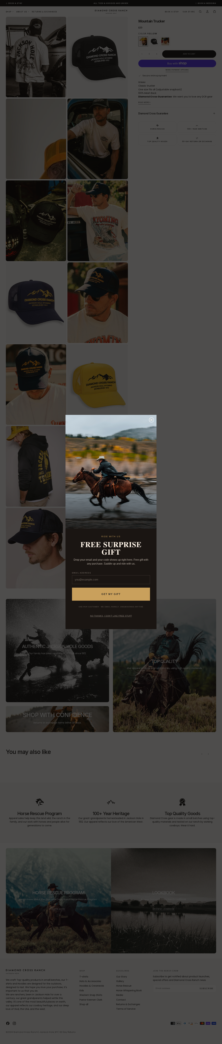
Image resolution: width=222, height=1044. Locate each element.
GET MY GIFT (111, 594)
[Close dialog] (151, 420)
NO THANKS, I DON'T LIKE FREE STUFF (111, 616)
